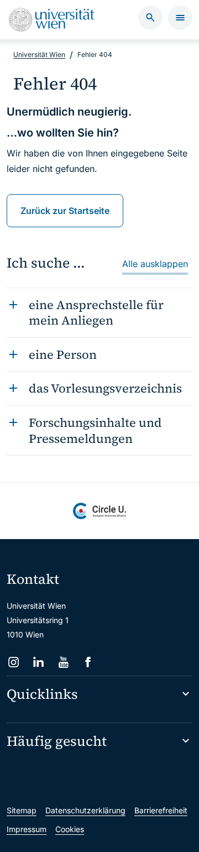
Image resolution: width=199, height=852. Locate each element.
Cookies (69, 829)
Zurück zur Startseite (64, 210)
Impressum (26, 829)
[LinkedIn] (38, 662)
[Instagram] (13, 662)
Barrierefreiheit (160, 810)
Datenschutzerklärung (85, 810)
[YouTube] (63, 662)
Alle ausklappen (155, 263)
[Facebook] (88, 662)
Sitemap (21, 810)
